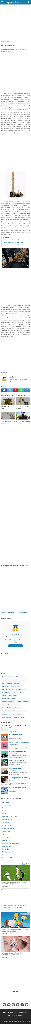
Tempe (4, 705)
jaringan (19, 711)
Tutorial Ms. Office (7, 708)
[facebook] (4, 390)
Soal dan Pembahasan (8, 701)
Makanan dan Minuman (9, 828)
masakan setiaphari (17, 714)
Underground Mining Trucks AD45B (13, 245)
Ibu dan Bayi (6, 849)
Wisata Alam (17, 708)
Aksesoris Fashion (7, 805)
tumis (22, 717)
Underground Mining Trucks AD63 (13, 240)
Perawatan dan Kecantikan (10, 843)
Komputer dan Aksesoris (9, 855)
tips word (16, 717)
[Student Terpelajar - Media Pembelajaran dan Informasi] (15, 2)
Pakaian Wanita (7, 825)
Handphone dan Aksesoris (10, 817)
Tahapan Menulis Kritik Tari (16, 760)
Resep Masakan (6, 692)
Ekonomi (4, 677)
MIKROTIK (17, 683)
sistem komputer (6, 717)
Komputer (23, 680)
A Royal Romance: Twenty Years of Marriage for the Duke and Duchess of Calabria (19, 778)
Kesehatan (16, 680)
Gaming (11, 677)
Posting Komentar (6, 51)
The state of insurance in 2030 (17, 787)
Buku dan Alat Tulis (8, 858)
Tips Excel (10, 705)
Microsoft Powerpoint (8, 689)
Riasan (15, 692)
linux (25, 711)
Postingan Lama (24, 612)
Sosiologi (25, 701)
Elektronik (5, 808)
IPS (17, 677)
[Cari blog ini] (29, 2)
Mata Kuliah (5, 686)
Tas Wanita (5, 822)
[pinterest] (15, 390)
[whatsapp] (21, 390)
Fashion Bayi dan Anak (9, 852)
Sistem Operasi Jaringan (8, 698)
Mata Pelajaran (15, 686)
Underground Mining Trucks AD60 (13, 242)
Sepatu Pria (5, 814)
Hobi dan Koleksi (7, 846)
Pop (25, 689)
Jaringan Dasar (6, 680)
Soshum (19, 701)
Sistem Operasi (13, 695)
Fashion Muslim (7, 820)
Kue (3, 683)
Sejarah (4, 695)
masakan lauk (6, 714)
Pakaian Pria (6, 811)
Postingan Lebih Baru (8, 612)
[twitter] (10, 390)
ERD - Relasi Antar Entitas (16, 734)
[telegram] (27, 390)
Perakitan (18, 689)
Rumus (21, 692)
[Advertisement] (15, 22)
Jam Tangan (6, 837)
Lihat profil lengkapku (15, 645)
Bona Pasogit (15, 634)
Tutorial (18, 705)
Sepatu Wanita (6, 831)
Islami (21, 677)
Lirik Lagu (9, 683)
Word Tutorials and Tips (8, 711)
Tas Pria (4, 834)
